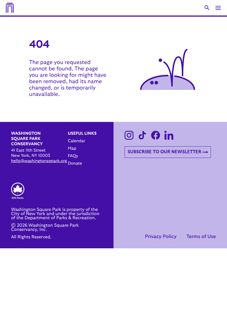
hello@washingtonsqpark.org (39, 161)
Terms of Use (201, 236)
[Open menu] (218, 7)
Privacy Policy (160, 236)
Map (72, 148)
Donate (75, 163)
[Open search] (207, 7)
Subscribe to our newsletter (164, 152)
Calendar (76, 141)
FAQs (73, 156)
